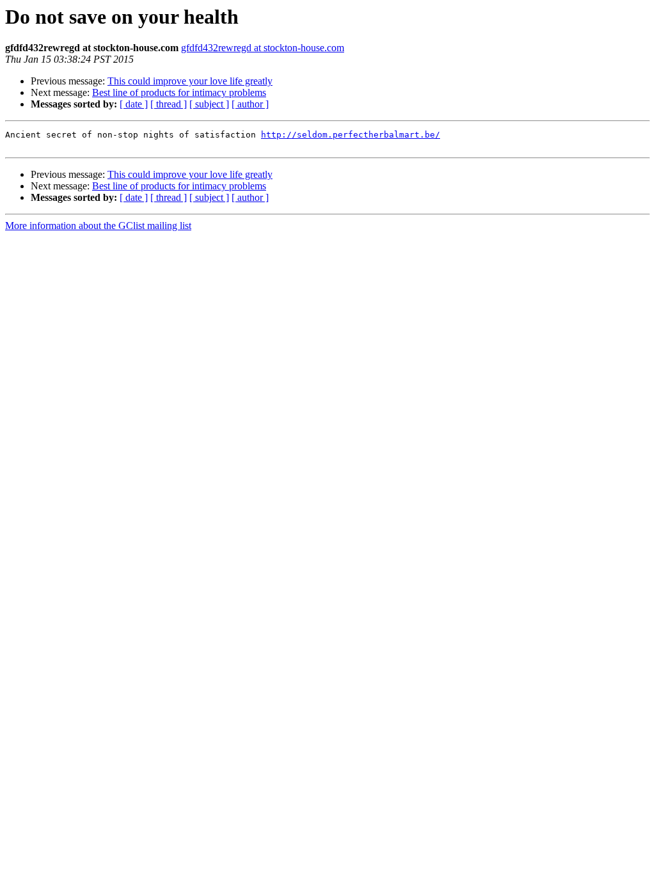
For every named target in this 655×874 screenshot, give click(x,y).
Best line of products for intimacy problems (179, 92)
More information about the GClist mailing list (98, 225)
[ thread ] (168, 104)
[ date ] (134, 104)
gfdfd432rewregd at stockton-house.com (262, 47)
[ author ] (250, 104)
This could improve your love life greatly (189, 80)
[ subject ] (209, 104)
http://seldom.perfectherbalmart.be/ (350, 134)
